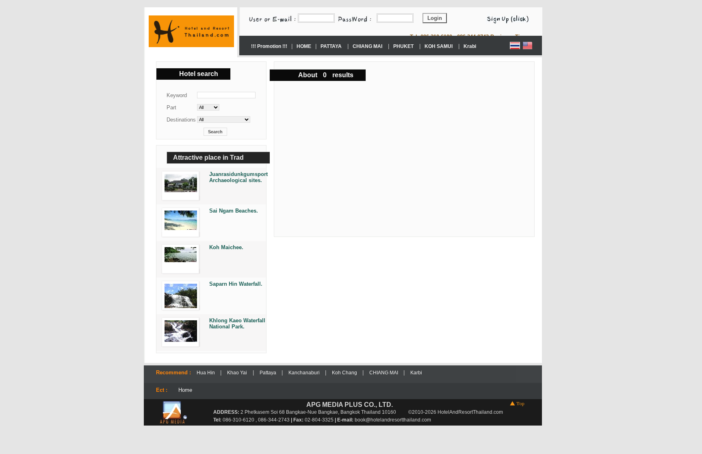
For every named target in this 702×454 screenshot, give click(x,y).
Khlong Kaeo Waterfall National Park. (237, 323)
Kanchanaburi (304, 373)
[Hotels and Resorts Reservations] (191, 44)
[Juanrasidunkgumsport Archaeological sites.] (178, 190)
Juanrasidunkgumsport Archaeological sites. (238, 177)
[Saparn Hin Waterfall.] (178, 306)
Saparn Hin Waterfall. (235, 284)
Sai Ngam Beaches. (233, 211)
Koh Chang (345, 373)
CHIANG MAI (384, 373)
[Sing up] (511, 17)
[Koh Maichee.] (178, 260)
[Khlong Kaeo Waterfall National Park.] (178, 340)
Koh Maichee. (226, 247)
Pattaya (268, 373)
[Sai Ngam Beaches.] (178, 228)
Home (185, 390)
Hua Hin (206, 373)
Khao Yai (237, 373)
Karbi (416, 373)
